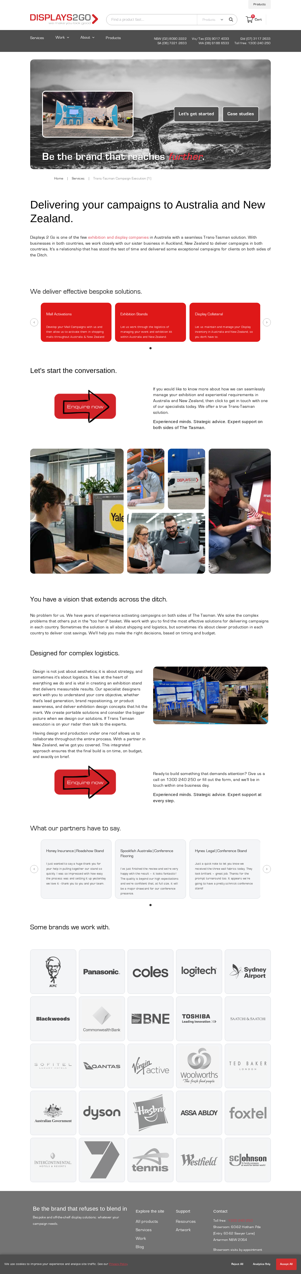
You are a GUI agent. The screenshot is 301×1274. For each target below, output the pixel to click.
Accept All (286, 1264)
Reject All (237, 1264)
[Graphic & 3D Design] (77, 511)
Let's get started (196, 114)
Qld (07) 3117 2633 (255, 38)
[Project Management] (166, 543)
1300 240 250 (240, 1220)
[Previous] (34, 322)
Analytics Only (261, 1264)
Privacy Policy (118, 1264)
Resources (186, 1221)
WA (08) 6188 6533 (214, 43)
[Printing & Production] (240, 511)
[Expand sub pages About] (87, 41)
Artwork (183, 1230)
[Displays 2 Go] (64, 19)
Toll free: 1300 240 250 (252, 43)
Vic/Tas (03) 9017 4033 (210, 38)
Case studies (240, 114)
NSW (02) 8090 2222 (170, 38)
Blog (140, 1247)
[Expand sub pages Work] (62, 41)
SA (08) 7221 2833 (172, 43)
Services (37, 38)
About (85, 38)
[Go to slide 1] (150, 348)
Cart (257, 18)
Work (60, 38)
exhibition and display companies (118, 237)
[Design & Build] (145, 479)
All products (147, 1221)
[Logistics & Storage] (186, 479)
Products (259, 4)
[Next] (267, 322)
